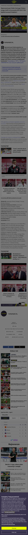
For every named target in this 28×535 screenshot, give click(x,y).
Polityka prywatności (9, 512)
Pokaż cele (14, 532)
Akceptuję (14, 528)
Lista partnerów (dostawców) (8, 524)
